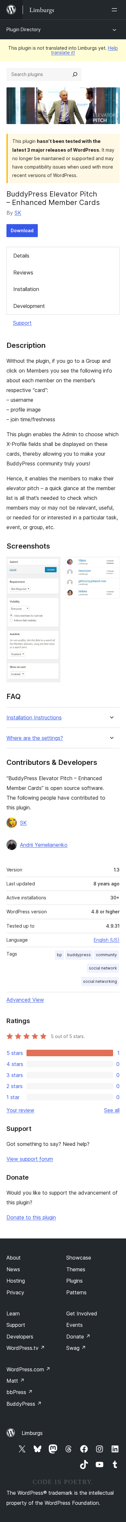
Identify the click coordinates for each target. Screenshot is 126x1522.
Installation (26, 289)
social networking (100, 981)
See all (112, 1110)
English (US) (107, 940)
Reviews (23, 272)
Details (21, 255)
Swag (76, 1348)
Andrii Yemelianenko (44, 845)
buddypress (79, 954)
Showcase (78, 1257)
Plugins (74, 1280)
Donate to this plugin (31, 1217)
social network (103, 968)
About (13, 1257)
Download (22, 230)
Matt (15, 1380)
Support (22, 323)
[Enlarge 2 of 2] (111, 565)
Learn (13, 1313)
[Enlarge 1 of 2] (51, 565)
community (106, 954)
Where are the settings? (34, 738)
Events (74, 1325)
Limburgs (32, 1433)
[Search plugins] (74, 74)
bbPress (19, 1392)
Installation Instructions (34, 718)
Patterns (76, 1292)
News (13, 1269)
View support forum (29, 1159)
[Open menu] (115, 9)
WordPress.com (28, 1369)
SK (18, 212)
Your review (20, 1110)
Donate (78, 1336)
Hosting (15, 1280)
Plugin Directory (23, 29)
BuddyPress (24, 1404)
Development (29, 306)
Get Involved (81, 1313)
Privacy (15, 1292)
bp (59, 954)
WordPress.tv (25, 1348)
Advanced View (25, 999)
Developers (19, 1336)
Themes (75, 1269)
